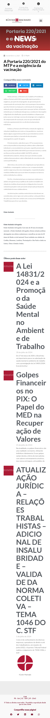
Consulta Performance (38, 10)
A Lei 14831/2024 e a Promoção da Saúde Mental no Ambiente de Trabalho (31, 306)
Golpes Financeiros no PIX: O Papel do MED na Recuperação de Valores (31, 406)
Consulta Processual (23, 9)
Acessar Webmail (8, 9)
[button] (41, 21)
